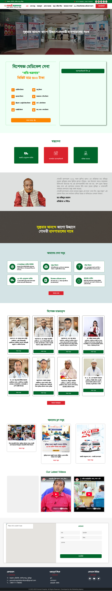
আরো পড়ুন (21, 448)
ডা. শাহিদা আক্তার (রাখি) (93, 338)
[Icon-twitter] (101, 2)
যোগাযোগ (53, 580)
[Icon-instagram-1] (104, 2)
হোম (27, 6)
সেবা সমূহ (32, 6)
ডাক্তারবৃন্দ (39, 6)
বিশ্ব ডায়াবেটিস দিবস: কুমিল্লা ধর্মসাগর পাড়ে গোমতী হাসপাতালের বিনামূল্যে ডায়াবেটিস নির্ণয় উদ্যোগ (21, 444)
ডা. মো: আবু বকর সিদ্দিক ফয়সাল (18, 380)
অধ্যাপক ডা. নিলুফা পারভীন (68, 381)
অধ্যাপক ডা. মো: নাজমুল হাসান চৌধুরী (18, 338)
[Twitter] (98, 578)
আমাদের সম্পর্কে (68, 6)
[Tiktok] (106, 2)
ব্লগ (51, 578)
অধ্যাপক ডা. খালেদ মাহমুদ (43, 380)
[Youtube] (99, 2)
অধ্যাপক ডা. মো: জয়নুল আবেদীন (43, 339)
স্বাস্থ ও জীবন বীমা (57, 6)
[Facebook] (96, 2)
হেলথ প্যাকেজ (47, 6)
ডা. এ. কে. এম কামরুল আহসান (93, 378)
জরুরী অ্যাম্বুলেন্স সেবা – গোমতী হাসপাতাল (90, 456)
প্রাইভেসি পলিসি (54, 583)
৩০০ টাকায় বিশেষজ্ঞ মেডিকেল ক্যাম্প (83, 6)
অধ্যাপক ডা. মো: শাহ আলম (68, 338)
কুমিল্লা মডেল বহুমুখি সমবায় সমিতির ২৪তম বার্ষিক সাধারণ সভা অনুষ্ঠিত (56, 456)
